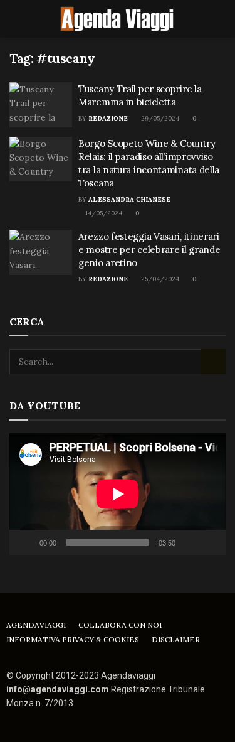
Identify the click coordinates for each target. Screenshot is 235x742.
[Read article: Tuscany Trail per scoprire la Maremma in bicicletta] (40, 104)
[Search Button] (220, 19)
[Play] (25, 542)
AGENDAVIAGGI (36, 625)
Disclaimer (176, 639)
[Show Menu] (14, 19)
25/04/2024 (159, 279)
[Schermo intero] (209, 542)
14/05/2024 (102, 213)
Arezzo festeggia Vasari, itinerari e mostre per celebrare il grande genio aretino (149, 249)
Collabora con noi (120, 625)
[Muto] (187, 542)
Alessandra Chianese (129, 199)
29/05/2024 (159, 118)
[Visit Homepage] (117, 18)
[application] (117, 494)
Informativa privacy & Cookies (72, 639)
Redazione (108, 118)
